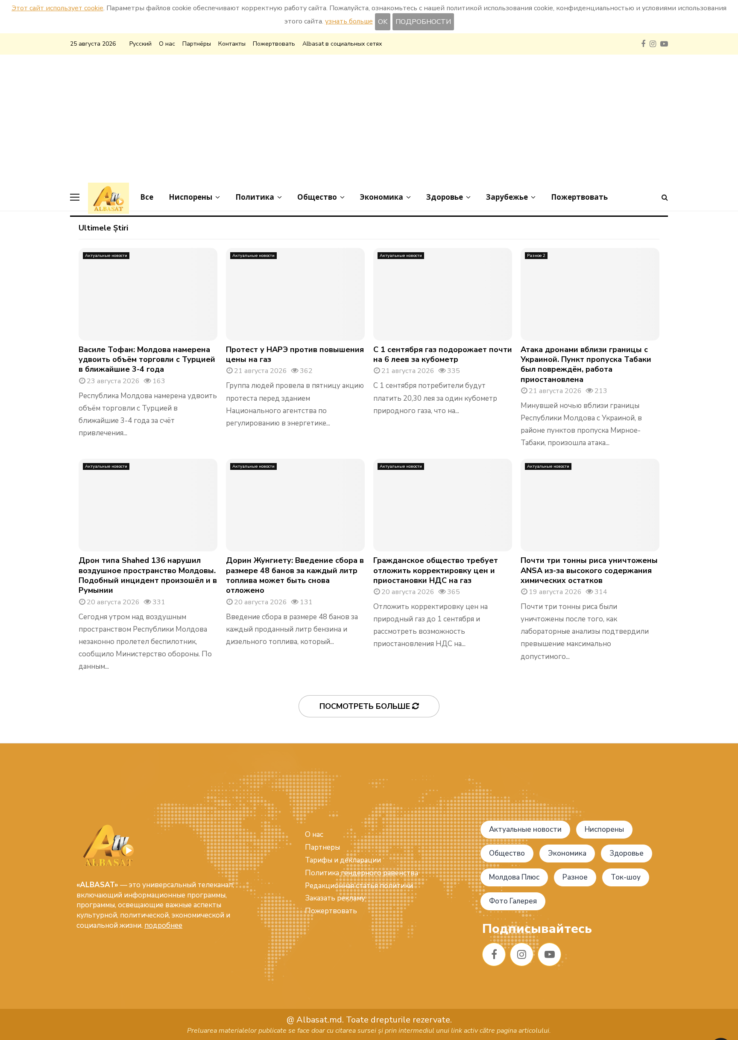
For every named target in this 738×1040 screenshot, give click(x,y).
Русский (140, 44)
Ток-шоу (626, 877)
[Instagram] (521, 954)
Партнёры (196, 44)
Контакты (232, 44)
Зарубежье (507, 197)
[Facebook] (494, 954)
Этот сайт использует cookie (57, 8)
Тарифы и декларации (343, 860)
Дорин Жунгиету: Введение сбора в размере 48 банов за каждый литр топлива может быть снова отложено (295, 575)
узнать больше (349, 21)
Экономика (381, 197)
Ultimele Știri (103, 228)
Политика (254, 197)
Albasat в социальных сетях (342, 44)
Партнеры (322, 847)
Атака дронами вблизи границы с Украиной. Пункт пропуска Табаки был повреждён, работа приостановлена (586, 364)
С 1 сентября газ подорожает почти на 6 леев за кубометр (442, 354)
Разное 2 (536, 256)
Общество (317, 197)
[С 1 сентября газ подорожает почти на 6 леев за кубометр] (442, 294)
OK (382, 21)
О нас (167, 44)
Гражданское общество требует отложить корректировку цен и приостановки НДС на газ (435, 570)
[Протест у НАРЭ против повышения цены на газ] (295, 294)
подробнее (163, 925)
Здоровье (444, 197)
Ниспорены (190, 197)
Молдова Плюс (514, 877)
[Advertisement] (369, 118)
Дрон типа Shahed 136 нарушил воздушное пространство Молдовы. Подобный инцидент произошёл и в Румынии (148, 575)
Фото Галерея (513, 901)
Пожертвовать (274, 44)
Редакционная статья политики (359, 886)
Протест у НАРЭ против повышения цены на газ (295, 354)
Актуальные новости (106, 256)
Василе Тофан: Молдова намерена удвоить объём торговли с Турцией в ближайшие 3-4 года (147, 359)
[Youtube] (549, 954)
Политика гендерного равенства (361, 873)
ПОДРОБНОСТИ (423, 21)
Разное (575, 877)
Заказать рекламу (335, 898)
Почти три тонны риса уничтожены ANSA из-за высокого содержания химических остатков (589, 570)
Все (146, 197)
